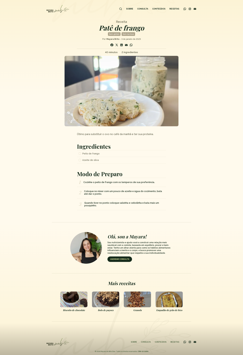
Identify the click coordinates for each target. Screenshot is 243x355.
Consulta (142, 9)
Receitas (174, 9)
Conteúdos (158, 9)
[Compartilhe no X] (116, 45)
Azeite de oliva (90, 160)
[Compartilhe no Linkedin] (121, 45)
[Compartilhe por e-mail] (126, 45)
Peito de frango (90, 153)
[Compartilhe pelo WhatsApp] (131, 45)
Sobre (129, 9)
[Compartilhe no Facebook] (112, 45)
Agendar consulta (119, 259)
